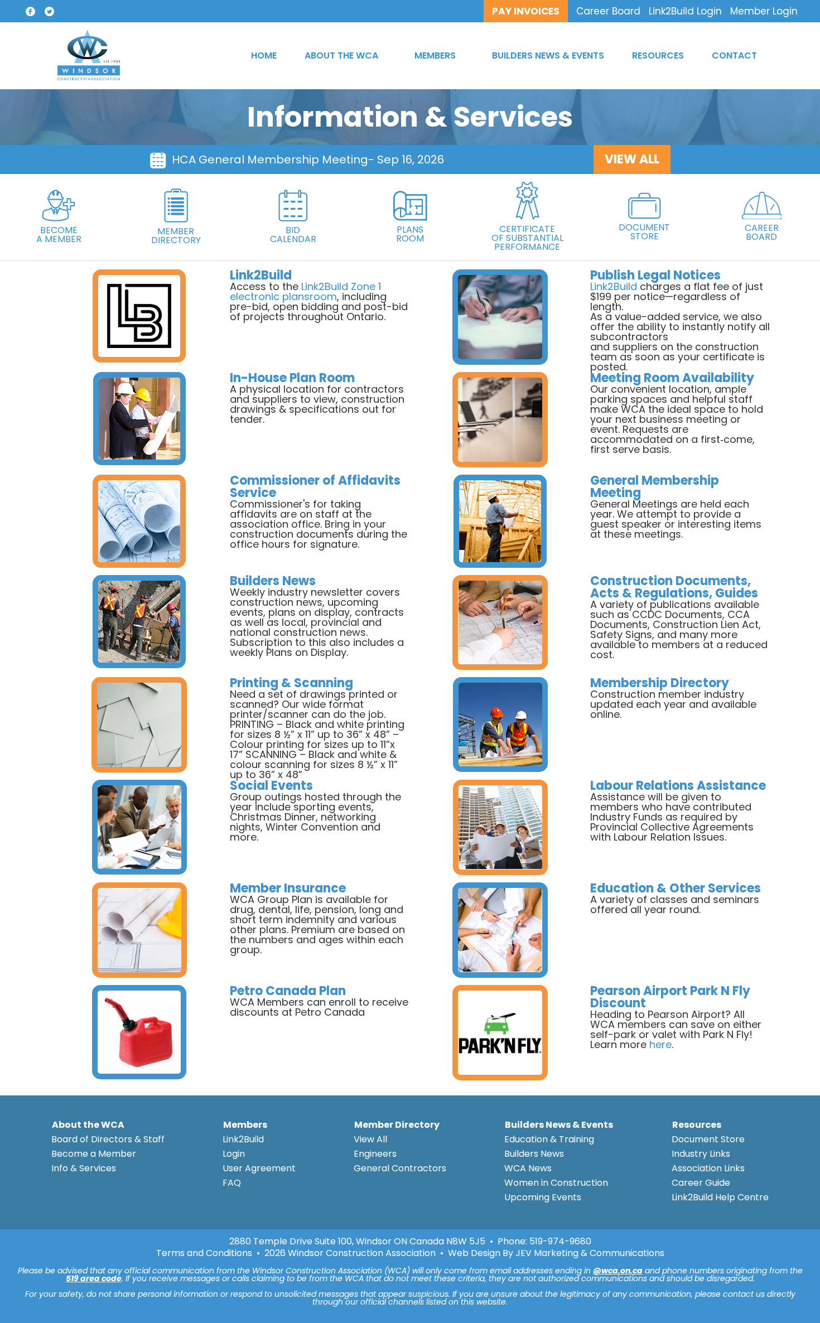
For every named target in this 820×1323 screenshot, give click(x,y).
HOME (264, 55)
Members (245, 1124)
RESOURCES (658, 55)
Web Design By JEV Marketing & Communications (556, 1253)
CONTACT (734, 55)
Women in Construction (556, 1182)
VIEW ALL (632, 159)
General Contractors (400, 1168)
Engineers (375, 1153)
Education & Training (549, 1139)
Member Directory (397, 1124)
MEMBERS (435, 55)
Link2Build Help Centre (720, 1197)
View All (370, 1139)
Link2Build (613, 286)
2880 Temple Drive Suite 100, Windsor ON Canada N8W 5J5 (357, 1241)
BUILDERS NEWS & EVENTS (548, 55)
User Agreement (259, 1168)
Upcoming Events (542, 1197)
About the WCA (88, 1124)
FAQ (232, 1182)
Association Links (708, 1168)
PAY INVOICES (525, 11)
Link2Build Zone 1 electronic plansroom (305, 291)
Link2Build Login (685, 11)
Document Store (708, 1139)
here (660, 1044)
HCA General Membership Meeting (270, 159)
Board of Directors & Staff (108, 1139)
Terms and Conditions (204, 1253)
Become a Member (93, 1153)
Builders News (534, 1153)
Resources (696, 1124)
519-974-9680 (560, 1241)
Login (234, 1153)
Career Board (608, 11)
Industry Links (701, 1153)
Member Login (764, 11)
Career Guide (701, 1182)
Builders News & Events (559, 1124)
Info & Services (83, 1168)
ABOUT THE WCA (341, 55)
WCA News (528, 1168)
